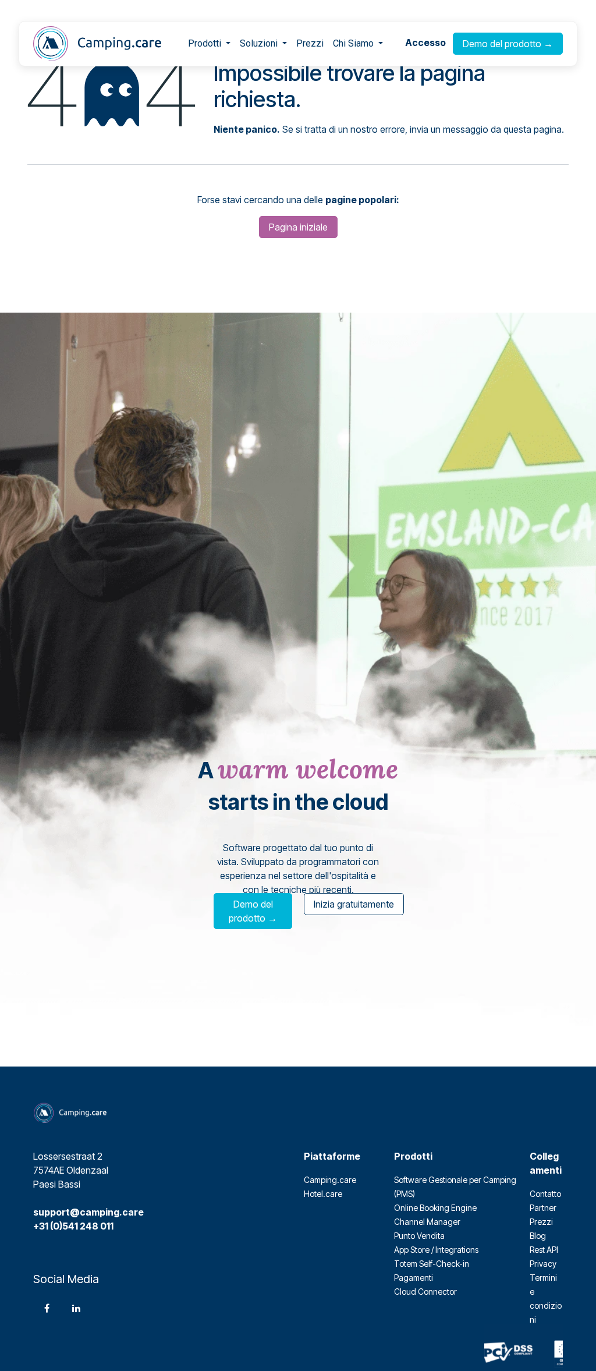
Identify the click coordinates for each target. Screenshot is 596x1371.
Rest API (544, 1250)
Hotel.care (323, 1194)
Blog (538, 1236)
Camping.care (330, 1180)
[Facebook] (46, 1308)
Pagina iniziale (298, 227)
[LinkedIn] (76, 1308)
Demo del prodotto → (508, 43)
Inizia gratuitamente (354, 904)
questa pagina (532, 129)
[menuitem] (209, 43)
